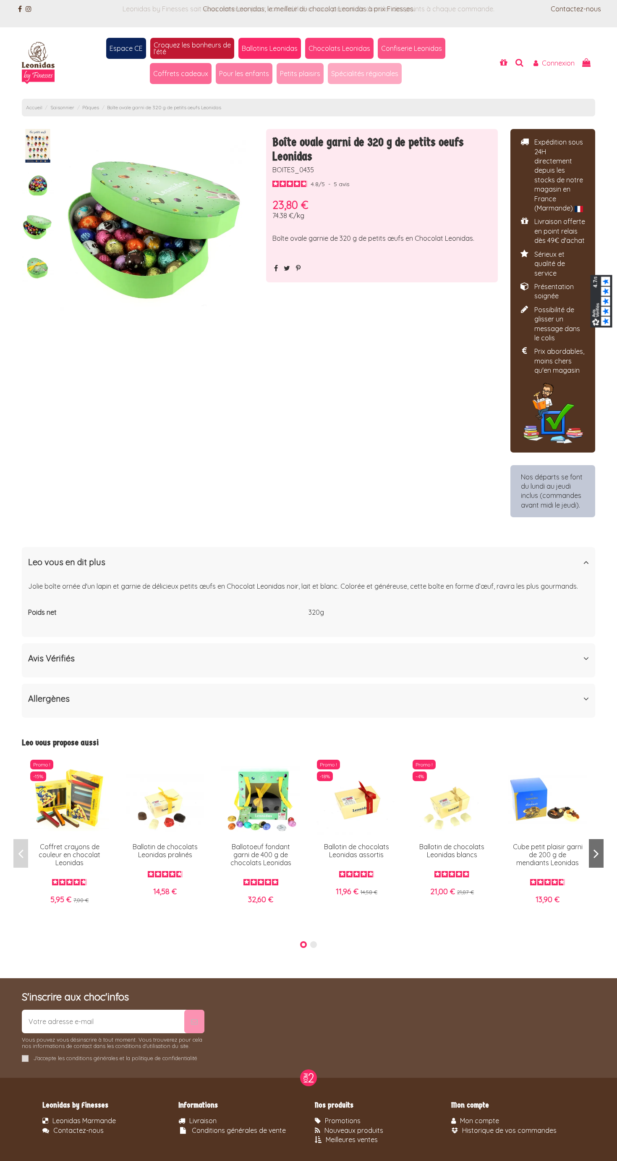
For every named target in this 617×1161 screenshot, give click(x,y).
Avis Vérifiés (51, 658)
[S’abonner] (194, 1021)
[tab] (308, 564)
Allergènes (49, 699)
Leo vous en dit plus (66, 562)
